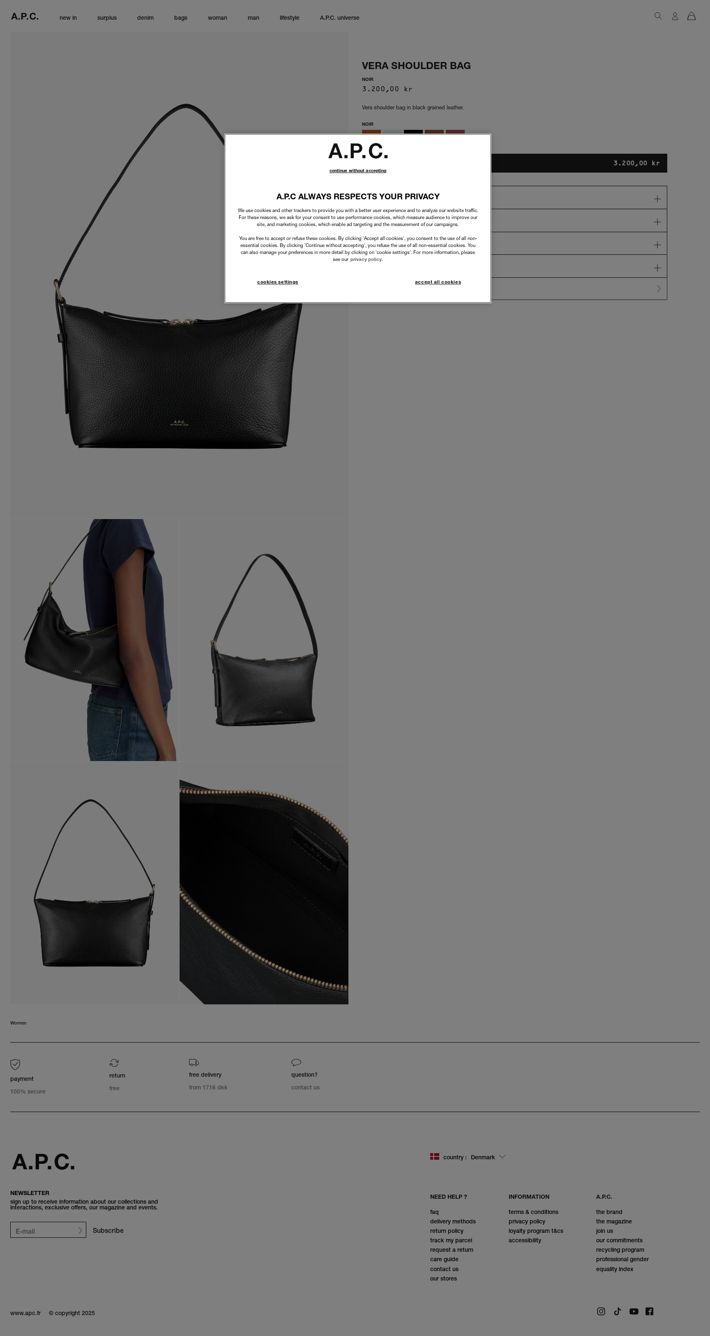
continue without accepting (358, 170)
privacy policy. (366, 259)
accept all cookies (438, 282)
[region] (357, 218)
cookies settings (277, 282)
